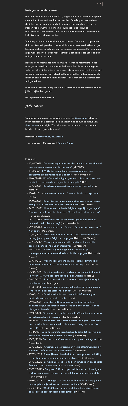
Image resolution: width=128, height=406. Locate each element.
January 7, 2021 (66, 143)
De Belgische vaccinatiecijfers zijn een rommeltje (69, 186)
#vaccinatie (31, 125)
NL (98, 4)
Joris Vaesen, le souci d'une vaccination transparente (71, 193)
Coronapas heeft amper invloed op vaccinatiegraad (70, 339)
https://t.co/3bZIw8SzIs (50, 137)
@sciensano (81, 118)
